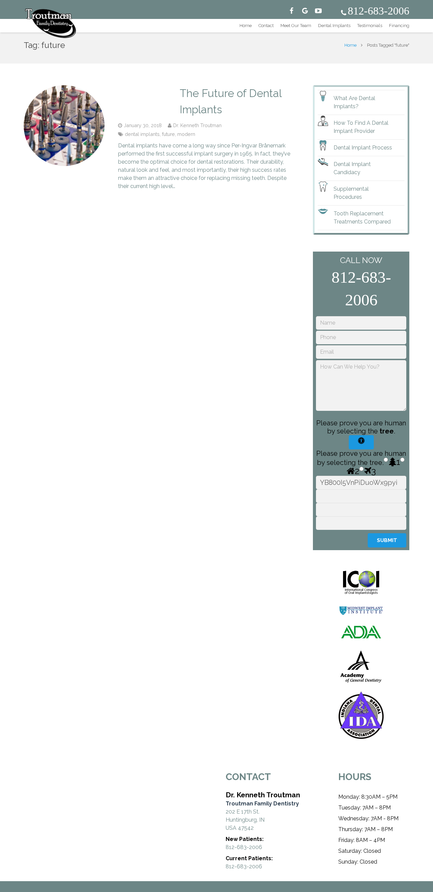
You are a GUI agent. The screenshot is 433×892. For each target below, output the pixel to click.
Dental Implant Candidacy (352, 168)
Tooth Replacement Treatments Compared (362, 217)
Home (350, 45)
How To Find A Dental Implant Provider (361, 127)
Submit (387, 540)
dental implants (142, 134)
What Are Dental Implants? (354, 102)
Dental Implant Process (363, 147)
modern (186, 134)
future (168, 134)
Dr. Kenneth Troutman (197, 125)
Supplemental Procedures (351, 193)
